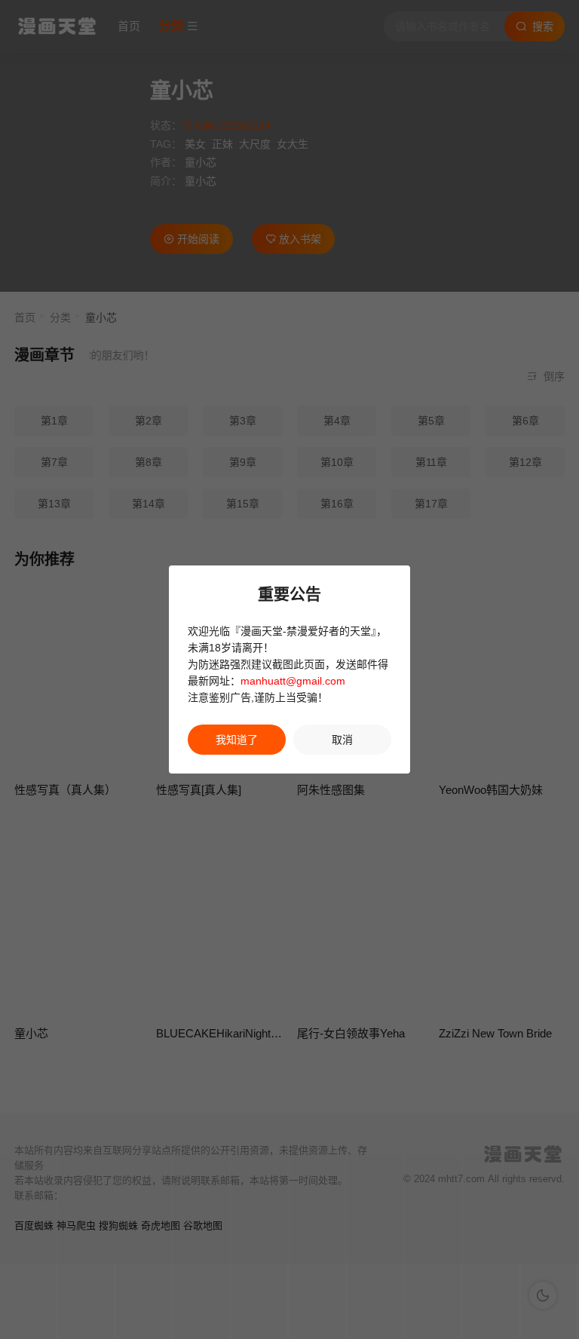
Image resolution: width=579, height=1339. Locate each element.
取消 (342, 740)
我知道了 (237, 740)
